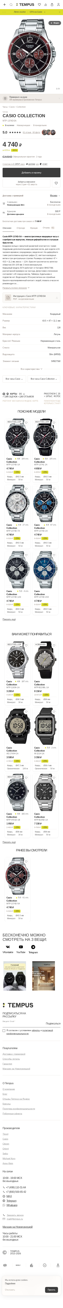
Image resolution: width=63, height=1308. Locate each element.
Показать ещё (9, 619)
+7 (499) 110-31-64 (16, 1187)
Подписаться (53, 1023)
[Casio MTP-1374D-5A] (17, 876)
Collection (21, 107)
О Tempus (8, 1083)
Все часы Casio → (14, 379)
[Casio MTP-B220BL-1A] (45, 660)
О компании (9, 1089)
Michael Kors (9, 1158)
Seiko (5, 1153)
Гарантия (7, 1063)
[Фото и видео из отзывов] (49, 132)
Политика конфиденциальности (19, 1108)
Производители (11, 1128)
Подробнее (10, 1283)
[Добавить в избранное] (56, 183)
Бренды (6, 1103)
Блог (5, 1094)
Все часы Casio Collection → (44, 379)
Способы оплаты (11, 1059)
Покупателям (10, 1048)
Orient (6, 1148)
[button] (32, 125)
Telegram (11, 1200)
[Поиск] (11, 4)
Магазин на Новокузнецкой (16, 1068)
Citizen (6, 1143)
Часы (5, 107)
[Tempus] (18, 1005)
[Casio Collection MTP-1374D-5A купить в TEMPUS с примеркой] (25, 4)
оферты (36, 1030)
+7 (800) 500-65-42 (16, 1191)
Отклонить (10, 1290)
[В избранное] (26, 422)
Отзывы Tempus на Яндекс (16, 1099)
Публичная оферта (12, 1113)
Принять (51, 1290)
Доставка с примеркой (14, 1054)
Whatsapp (11, 1205)
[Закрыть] (59, 12)
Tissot (5, 1134)
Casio (12, 107)
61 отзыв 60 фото (31, 132)
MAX (9, 1196)
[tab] (8, 228)
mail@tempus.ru (15, 1219)
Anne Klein (8, 1163)
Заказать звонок (15, 1215)
